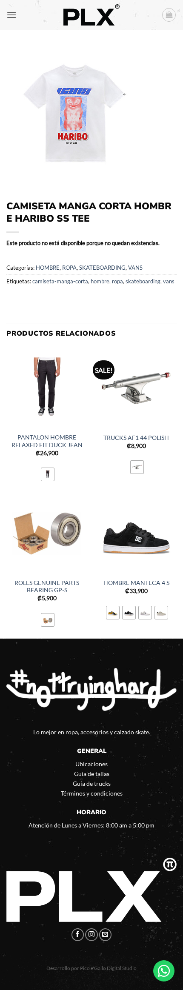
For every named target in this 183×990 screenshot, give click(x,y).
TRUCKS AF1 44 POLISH (136, 437)
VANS (135, 267)
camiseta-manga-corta (60, 281)
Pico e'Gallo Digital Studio (108, 968)
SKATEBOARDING (102, 267)
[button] (11, 14)
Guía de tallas (91, 773)
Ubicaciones (91, 763)
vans (168, 281)
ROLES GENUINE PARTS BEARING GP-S (46, 586)
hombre (100, 281)
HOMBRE (48, 267)
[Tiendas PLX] (91, 15)
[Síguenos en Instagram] (91, 934)
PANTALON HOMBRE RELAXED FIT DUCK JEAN (47, 441)
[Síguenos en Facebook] (77, 934)
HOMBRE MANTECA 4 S (136, 582)
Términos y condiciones (92, 793)
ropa (117, 281)
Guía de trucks (92, 783)
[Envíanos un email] (105, 934)
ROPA (69, 267)
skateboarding (143, 281)
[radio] (47, 474)
